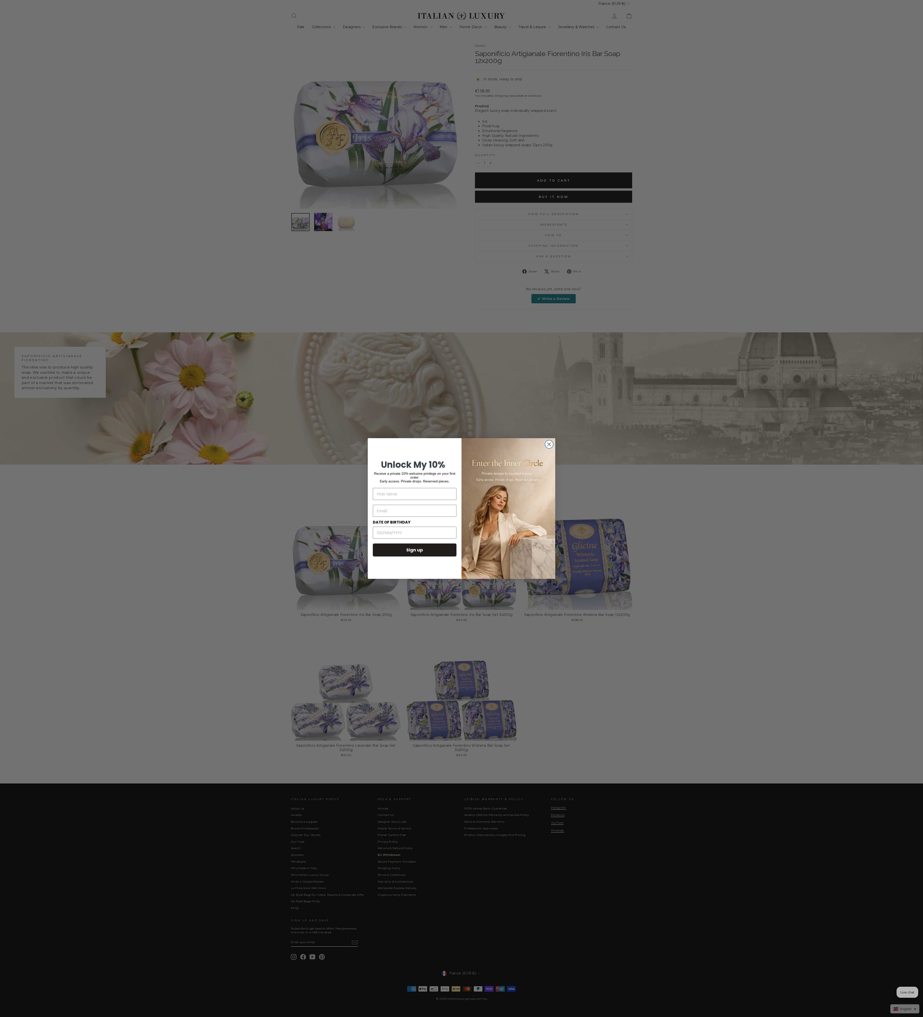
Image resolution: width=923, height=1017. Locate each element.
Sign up (414, 550)
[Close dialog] (549, 444)
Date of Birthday (392, 522)
